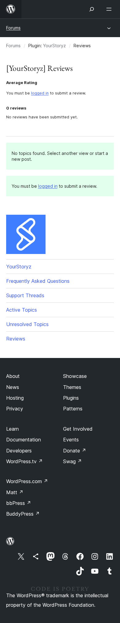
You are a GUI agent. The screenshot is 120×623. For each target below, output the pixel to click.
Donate (74, 451)
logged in (40, 93)
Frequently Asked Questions (38, 281)
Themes (72, 387)
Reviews (15, 339)
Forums (13, 27)
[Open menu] (110, 9)
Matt (14, 492)
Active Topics (21, 310)
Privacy (14, 409)
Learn (12, 429)
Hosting (15, 398)
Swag (72, 461)
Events (71, 439)
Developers (19, 451)
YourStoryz (54, 45)
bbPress (18, 503)
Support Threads (25, 295)
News (12, 387)
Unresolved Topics (27, 324)
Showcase (75, 376)
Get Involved (78, 429)
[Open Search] (91, 9)
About (13, 376)
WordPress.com (27, 481)
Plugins (71, 398)
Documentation (23, 439)
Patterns (72, 409)
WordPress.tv (24, 461)
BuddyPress (23, 514)
